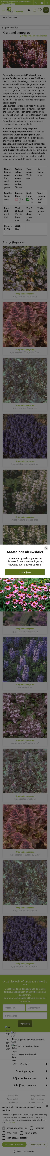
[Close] (46, 548)
